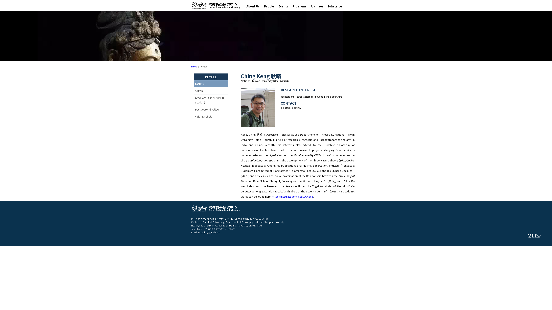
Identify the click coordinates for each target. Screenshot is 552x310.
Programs (299, 6)
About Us (253, 6)
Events (283, 6)
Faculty (199, 84)
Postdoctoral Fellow (207, 109)
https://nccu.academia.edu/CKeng (292, 196)
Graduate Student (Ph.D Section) (209, 100)
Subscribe (335, 6)
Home (194, 66)
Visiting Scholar (204, 116)
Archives (317, 6)
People (269, 6)
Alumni (199, 91)
